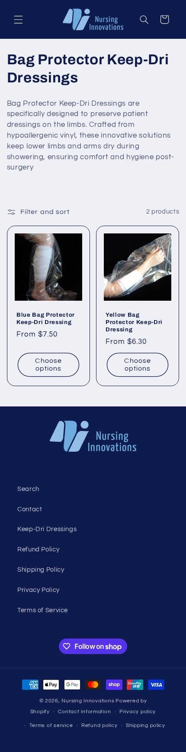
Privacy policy (137, 711)
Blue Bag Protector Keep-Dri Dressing (45, 318)
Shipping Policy (40, 569)
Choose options (48, 364)
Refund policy (99, 725)
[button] (18, 19)
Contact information (84, 711)
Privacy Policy (38, 590)
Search (28, 489)
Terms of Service (42, 610)
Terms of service (51, 725)
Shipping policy (145, 725)
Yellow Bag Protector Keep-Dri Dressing (134, 321)
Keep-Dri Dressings (47, 529)
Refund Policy (38, 549)
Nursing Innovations (87, 701)
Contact (29, 509)
